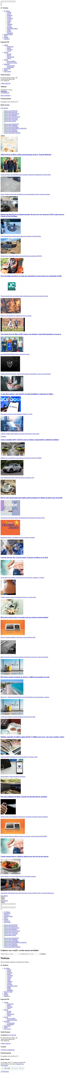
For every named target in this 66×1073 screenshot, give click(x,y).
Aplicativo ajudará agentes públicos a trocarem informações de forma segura (20, 433)
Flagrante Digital (8, 34)
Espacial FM (7, 913)
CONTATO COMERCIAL (8, 1050)
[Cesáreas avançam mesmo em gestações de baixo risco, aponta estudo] (8, 594)
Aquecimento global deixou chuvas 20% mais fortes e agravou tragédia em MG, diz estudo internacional (27, 893)
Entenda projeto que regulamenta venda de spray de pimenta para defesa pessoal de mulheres (24, 816)
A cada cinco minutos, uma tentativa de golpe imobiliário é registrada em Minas (27, 394)
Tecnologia (10, 18)
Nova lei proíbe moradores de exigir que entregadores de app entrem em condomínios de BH (31, 276)
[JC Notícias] (4, 108)
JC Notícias (7, 11)
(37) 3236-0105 (12, 1035)
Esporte (9, 17)
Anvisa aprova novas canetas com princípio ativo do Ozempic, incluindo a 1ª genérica (22, 577)
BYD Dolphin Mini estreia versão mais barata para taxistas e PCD (17, 477)
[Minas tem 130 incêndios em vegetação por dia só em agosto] (11, 313)
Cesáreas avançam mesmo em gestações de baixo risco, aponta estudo (18, 597)
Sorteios (9, 31)
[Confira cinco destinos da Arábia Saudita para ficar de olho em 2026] (12, 714)
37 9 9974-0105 (5, 1071)
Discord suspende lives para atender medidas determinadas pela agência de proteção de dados (24, 296)
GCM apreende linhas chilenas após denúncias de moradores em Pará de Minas (21, 236)
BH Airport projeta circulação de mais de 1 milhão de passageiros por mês (25, 677)
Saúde (8, 22)
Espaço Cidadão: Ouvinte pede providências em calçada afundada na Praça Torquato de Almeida (25, 194)
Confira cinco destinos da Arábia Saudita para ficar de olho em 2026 (18, 716)
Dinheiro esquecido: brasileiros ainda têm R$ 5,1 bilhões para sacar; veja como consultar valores (32, 737)
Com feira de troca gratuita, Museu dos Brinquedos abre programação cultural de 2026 (23, 517)
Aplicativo (6, 915)
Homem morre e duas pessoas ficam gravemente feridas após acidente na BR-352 (21, 256)
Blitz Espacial (10, 57)
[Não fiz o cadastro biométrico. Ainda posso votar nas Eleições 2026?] (13, 634)
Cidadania (9, 24)
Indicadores (10, 33)
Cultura (9, 21)
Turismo (9, 25)
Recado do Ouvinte (12, 62)
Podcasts (6, 37)
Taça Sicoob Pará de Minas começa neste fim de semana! (15, 354)
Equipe (9, 48)
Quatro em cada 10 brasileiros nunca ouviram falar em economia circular (19, 757)
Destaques (9, 15)
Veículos (9, 19)
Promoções (6, 64)
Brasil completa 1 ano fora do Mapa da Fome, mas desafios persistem (18, 876)
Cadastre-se (7, 39)
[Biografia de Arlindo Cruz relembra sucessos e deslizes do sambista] (10, 534)
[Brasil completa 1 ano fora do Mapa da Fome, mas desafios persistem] (11, 873)
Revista (9, 55)
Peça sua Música (11, 61)
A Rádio (6, 45)
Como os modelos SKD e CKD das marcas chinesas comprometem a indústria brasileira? (30, 440)
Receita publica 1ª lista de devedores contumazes (13, 776)
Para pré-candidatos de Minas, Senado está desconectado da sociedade (24, 796)
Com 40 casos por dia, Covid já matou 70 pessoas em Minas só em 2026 (24, 557)
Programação (7, 68)
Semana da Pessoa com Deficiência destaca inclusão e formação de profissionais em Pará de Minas (26, 174)
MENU (2, 135)
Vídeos (5, 36)
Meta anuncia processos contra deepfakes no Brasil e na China (16, 414)
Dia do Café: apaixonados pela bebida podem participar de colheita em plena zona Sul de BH (31, 498)
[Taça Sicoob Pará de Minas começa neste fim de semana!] (12, 351)
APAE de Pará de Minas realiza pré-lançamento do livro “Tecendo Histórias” (26, 154)
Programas (9, 49)
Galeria (9, 58)
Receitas (9, 54)
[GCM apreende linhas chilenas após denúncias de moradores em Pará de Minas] (11, 233)
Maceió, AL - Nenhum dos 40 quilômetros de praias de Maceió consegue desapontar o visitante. (25, 697)
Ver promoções (11, 65)
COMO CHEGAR (5, 83)
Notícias (9, 12)
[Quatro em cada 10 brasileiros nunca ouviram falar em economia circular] (11, 754)
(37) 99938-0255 (5, 92)
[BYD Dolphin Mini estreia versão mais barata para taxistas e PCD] (12, 475)
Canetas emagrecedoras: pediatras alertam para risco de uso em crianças (24, 856)
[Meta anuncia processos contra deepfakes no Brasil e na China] (11, 411)
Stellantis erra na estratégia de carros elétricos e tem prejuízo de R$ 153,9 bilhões (21, 458)
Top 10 (9, 51)
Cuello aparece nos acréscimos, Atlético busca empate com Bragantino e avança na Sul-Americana (26, 374)
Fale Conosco (7, 71)
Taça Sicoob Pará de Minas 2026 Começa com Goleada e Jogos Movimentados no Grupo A (31, 334)
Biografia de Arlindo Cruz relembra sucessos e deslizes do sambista (18, 537)
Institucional (10, 46)
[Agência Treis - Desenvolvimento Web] (19, 1064)
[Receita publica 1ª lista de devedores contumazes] (12, 773)
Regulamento (10, 67)
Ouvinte (6, 60)
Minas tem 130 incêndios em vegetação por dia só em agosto (16, 315)
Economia (9, 27)
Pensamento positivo (12, 28)
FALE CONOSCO (6, 95)
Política (9, 30)
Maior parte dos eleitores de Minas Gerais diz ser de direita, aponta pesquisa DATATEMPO (24, 836)
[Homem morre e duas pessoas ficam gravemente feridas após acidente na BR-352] (11, 253)
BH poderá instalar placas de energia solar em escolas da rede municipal (24, 617)
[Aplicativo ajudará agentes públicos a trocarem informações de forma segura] (12, 431)
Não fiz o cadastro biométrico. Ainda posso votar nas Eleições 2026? (18, 637)
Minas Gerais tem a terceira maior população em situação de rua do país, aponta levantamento (24, 657)
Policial (9, 14)
